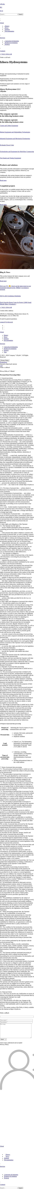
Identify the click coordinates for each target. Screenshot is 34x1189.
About (2, 332)
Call (1, 366)
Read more (3, 180)
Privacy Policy (5, 360)
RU (1, 7)
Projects (6, 350)
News (5, 337)
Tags (5, 352)
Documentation (8, 340)
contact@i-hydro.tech (6, 322)
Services (2, 343)
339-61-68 (6, 54)
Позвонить (3, 362)
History (6, 335)
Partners (6, 339)
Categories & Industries (11, 347)
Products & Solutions (10, 348)
